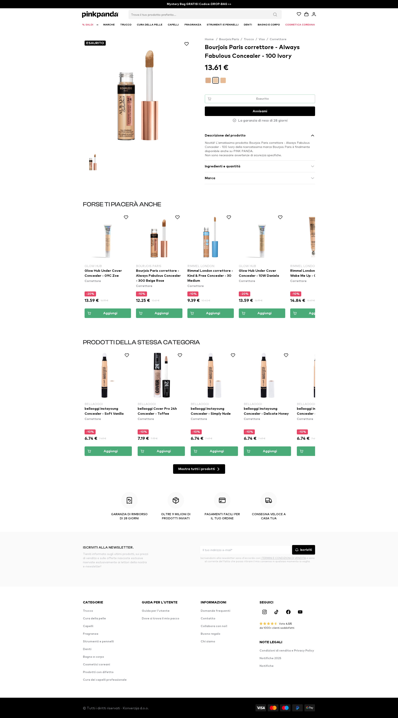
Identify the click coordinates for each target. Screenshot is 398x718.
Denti (87, 649)
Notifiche (267, 666)
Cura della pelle (94, 618)
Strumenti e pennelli (98, 641)
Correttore (278, 39)
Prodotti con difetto (98, 672)
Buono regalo (210, 633)
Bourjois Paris (229, 39)
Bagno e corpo (93, 656)
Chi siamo (208, 641)
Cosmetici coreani (96, 664)
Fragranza (90, 633)
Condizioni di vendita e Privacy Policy (287, 650)
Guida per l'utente (156, 610)
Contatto (208, 618)
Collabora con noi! (214, 626)
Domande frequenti (215, 610)
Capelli (88, 626)
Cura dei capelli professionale (105, 679)
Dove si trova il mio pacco (160, 618)
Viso (262, 39)
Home (211, 39)
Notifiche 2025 (270, 658)
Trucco (249, 39)
